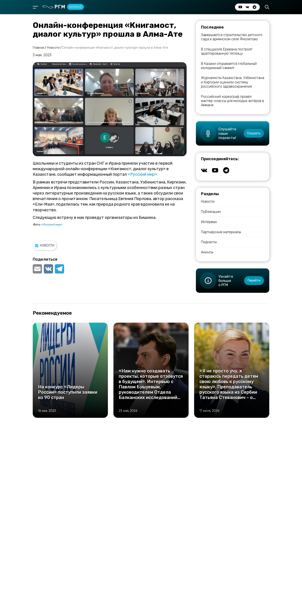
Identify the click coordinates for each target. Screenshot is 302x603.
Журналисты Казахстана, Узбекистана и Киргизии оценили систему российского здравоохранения (232, 82)
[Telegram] (59, 269)
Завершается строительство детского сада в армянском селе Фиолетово (231, 37)
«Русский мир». (143, 174)
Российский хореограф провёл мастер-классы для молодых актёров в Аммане (232, 100)
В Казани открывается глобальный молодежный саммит (229, 66)
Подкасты (209, 242)
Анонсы (207, 252)
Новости (47, 245)
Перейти (254, 280)
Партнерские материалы (221, 232)
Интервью (209, 222)
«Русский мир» (51, 224)
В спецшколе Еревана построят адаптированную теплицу (226, 51)
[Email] (38, 269)
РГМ (68, 7)
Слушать (253, 133)
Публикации (211, 212)
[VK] (48, 269)
